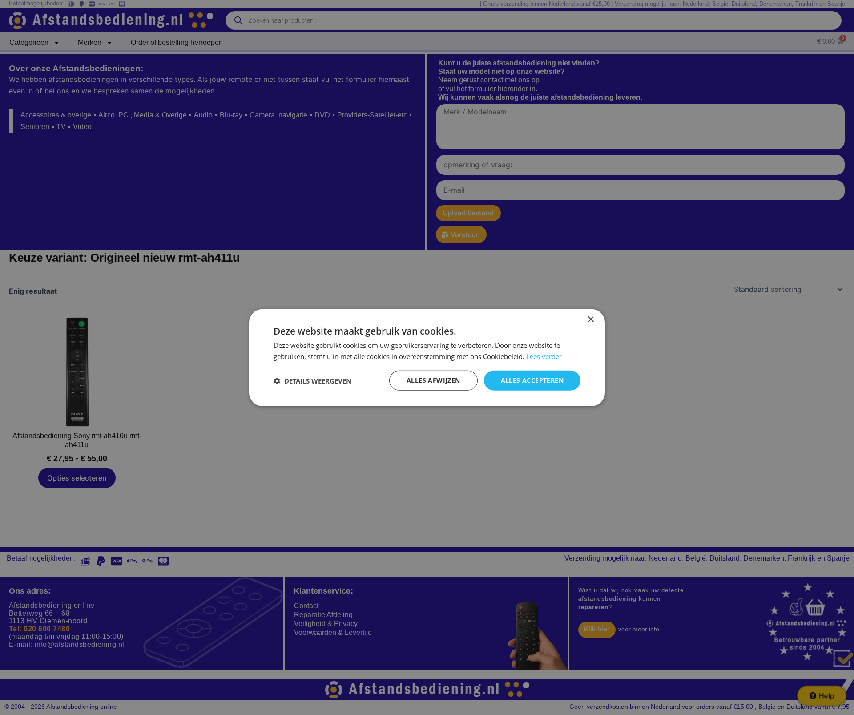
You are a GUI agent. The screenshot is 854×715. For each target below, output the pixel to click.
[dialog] (427, 357)
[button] (312, 380)
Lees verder (544, 355)
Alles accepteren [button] (532, 380)
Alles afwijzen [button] (433, 380)
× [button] (590, 319)
